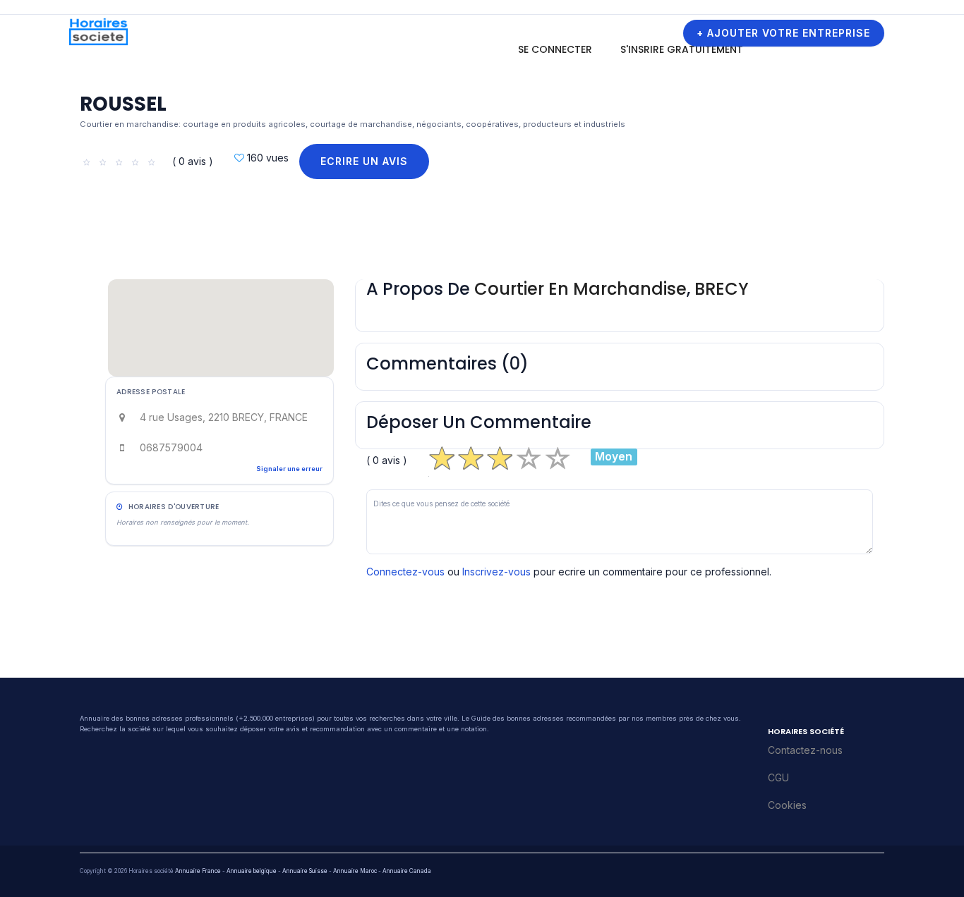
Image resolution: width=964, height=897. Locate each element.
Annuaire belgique (252, 870)
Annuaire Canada (406, 870)
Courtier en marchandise (580, 288)
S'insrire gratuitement (681, 49)
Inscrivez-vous (496, 572)
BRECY (721, 288)
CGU (778, 777)
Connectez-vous (405, 572)
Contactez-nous (805, 750)
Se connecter (555, 49)
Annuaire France (198, 870)
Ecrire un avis (364, 161)
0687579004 (171, 447)
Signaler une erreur (289, 468)
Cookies (787, 805)
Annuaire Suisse (304, 870)
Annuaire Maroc (355, 870)
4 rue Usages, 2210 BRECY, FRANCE (224, 417)
